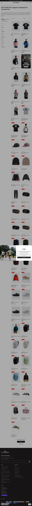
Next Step (24, 257)
